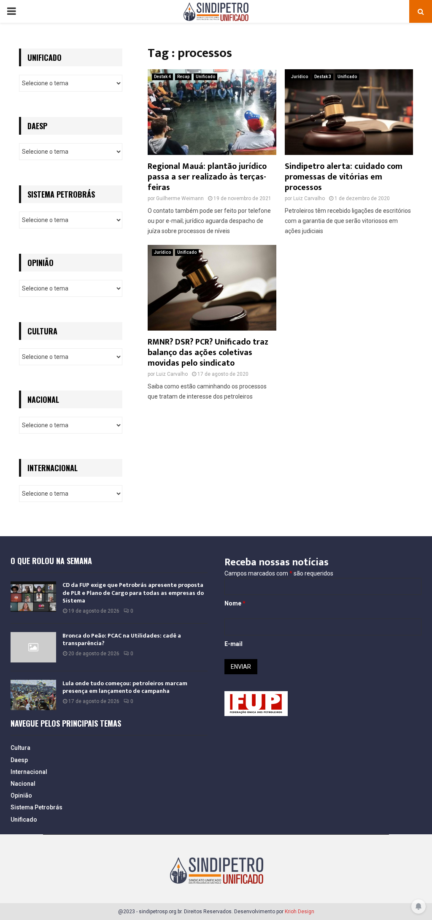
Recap (183, 76)
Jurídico (299, 76)
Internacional (29, 771)
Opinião (21, 795)
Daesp (19, 760)
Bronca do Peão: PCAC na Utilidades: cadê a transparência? (121, 639)
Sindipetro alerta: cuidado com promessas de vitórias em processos (343, 177)
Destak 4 (162, 76)
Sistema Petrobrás (36, 807)
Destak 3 (322, 76)
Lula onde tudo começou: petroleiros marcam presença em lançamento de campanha (124, 687)
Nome (235, 603)
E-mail (233, 643)
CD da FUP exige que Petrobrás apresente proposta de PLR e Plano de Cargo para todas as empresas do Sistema (133, 592)
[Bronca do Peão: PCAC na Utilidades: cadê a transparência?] (33, 647)
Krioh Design (299, 912)
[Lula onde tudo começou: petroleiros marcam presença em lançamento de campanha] (33, 695)
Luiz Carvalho (309, 198)
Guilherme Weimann (180, 198)
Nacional (23, 783)
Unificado (205, 76)
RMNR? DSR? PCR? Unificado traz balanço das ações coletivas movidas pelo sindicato (208, 352)
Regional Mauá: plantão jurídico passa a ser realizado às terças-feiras (207, 177)
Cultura (20, 747)
